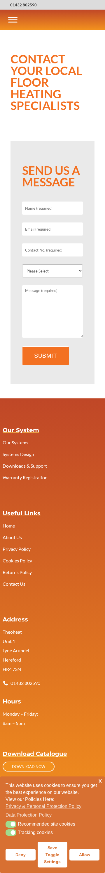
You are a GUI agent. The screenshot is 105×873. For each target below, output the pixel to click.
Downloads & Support (25, 465)
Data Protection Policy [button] (29, 815)
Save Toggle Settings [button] (52, 854)
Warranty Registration (25, 477)
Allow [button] (84, 854)
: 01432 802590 (24, 683)
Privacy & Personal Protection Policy (43, 806)
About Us (12, 537)
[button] (11, 824)
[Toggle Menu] (13, 19)
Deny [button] (20, 854)
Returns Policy (17, 572)
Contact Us (14, 584)
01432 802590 (23, 5)
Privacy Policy (17, 549)
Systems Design (18, 454)
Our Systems (15, 442)
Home (9, 525)
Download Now (28, 766)
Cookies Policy (17, 560)
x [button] (100, 780)
